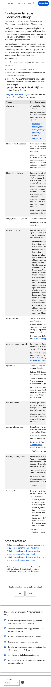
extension (36, 124)
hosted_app (37, 127)
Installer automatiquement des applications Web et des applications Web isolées (27, 648)
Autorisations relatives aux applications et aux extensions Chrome (26, 630)
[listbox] (12, 683)
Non (30, 594)
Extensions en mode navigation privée (23, 642)
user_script (36, 138)
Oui (19, 594)
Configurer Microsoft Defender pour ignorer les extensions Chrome (26, 661)
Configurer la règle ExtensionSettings (23, 655)
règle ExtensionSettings (17, 94)
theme (34, 135)
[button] (4, 3)
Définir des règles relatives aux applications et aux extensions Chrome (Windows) (26, 622)
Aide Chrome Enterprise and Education (20, 3)
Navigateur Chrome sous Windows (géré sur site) (23, 613)
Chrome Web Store (24, 69)
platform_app (37, 132)
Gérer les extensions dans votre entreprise (25, 637)
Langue (9, 679)
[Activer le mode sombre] (22, 682)
